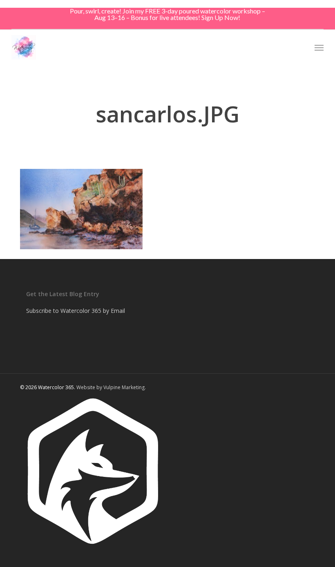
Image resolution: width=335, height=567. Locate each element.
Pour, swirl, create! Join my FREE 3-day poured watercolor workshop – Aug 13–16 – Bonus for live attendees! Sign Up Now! (167, 14)
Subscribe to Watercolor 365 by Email (75, 311)
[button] (319, 47)
